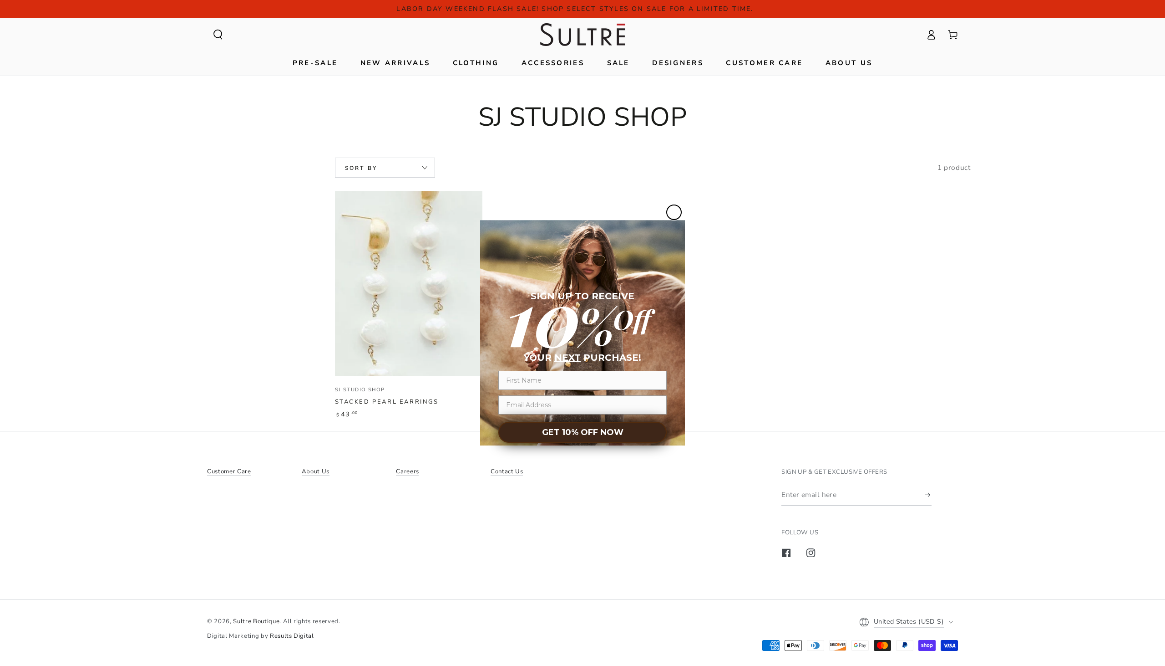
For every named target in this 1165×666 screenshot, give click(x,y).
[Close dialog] (674, 212)
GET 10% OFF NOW (582, 432)
